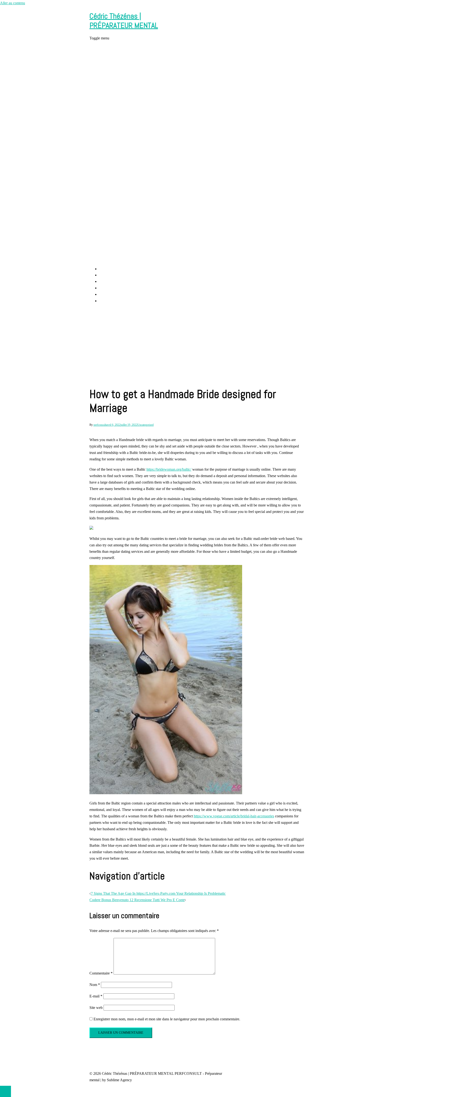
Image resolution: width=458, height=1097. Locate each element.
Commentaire (101, 973)
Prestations (107, 281)
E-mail (95, 996)
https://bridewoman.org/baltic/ (168, 469)
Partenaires (107, 301)
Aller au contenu (12, 3)
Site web (96, 1008)
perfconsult (100, 424)
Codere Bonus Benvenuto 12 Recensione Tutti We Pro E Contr (137, 900)
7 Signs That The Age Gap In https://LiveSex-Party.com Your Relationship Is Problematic (158, 893)
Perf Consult (108, 275)
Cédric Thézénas (111, 288)
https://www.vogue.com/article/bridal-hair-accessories (234, 816)
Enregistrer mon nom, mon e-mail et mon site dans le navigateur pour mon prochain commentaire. (167, 1019)
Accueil (105, 269)
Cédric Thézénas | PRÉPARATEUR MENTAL (123, 20)
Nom (94, 985)
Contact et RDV (111, 294)
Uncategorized (145, 424)
